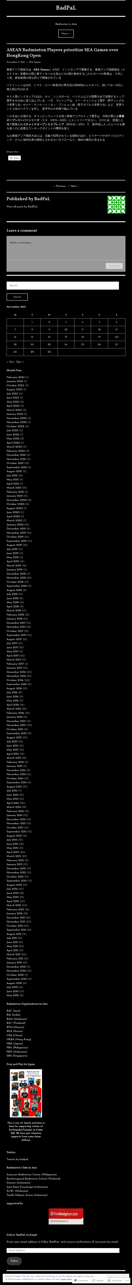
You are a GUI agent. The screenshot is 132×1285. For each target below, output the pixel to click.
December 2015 (16, 721)
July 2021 (12, 475)
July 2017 (12, 643)
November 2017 (16, 627)
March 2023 (14, 410)
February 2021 (15, 492)
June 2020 (13, 512)
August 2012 (14, 885)
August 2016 (14, 688)
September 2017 (16, 635)
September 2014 (17, 782)
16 (49, 337)
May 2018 (13, 602)
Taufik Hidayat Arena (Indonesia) (27, 1195)
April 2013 (13, 852)
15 (32, 337)
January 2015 (14, 766)
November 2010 (16, 971)
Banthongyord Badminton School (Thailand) (33, 1178)
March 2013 (14, 856)
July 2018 (12, 594)
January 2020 (15, 524)
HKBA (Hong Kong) (19, 1039)
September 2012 (17, 880)
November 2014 (16, 774)
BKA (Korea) (15, 1031)
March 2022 (14, 447)
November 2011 (16, 921)
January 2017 (14, 668)
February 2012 (15, 909)
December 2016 (16, 672)
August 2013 (14, 836)
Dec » (20, 362)
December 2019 (16, 528)
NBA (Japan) (15, 1043)
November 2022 (17, 422)
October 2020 (15, 504)
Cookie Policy (66, 1279)
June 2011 (12, 942)
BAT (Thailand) (16, 1023)
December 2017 (16, 623)
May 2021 (13, 479)
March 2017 (14, 659)
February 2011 (15, 958)
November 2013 (16, 823)
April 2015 (13, 754)
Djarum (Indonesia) (18, 1182)
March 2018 (14, 610)
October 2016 (15, 680)
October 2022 (15, 426)
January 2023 (15, 414)
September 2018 (17, 586)
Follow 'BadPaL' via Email (22, 1235)
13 (116, 329)
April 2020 (13, 516)
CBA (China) (14, 1035)
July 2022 (12, 430)
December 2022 (17, 418)
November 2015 (16, 725)
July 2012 (12, 889)
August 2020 (15, 508)
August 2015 (14, 737)
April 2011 (12, 950)
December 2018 (16, 574)
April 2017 (13, 655)
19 (99, 337)
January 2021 (15, 496)
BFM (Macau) (15, 1027)
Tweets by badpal (17, 1159)
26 (99, 344)
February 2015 (15, 762)
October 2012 (15, 876)
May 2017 (12, 651)
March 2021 (14, 487)
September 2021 (17, 467)
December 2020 (17, 500)
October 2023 (15, 385)
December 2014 (16, 770)
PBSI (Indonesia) (17, 1051)
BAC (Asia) (13, 1011)
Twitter (11, 1152)
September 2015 (17, 733)
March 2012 (14, 905)
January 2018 (15, 618)
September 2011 (16, 930)
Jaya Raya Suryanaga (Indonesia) (27, 1187)
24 (65, 344)
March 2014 (14, 807)
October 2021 (15, 463)
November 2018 (16, 578)
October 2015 (15, 729)
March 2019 (14, 565)
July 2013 (12, 840)
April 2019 (13, 561)
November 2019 (16, 533)
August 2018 (14, 590)
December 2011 (16, 917)
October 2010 (15, 975)
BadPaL (66, 8)
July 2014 (12, 790)
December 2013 (16, 819)
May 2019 (13, 557)
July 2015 (12, 741)
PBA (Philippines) (17, 1047)
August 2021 (14, 471)
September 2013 (17, 831)
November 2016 (16, 676)
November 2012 (16, 872)
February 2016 (15, 713)
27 (116, 344)
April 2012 (13, 901)
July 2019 (12, 549)
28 (15, 352)
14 (15, 337)
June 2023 (13, 397)
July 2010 (12, 987)
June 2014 (12, 795)
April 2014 (13, 803)
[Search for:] (63, 285)
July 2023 (12, 393)
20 (116, 337)
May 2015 (13, 749)
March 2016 (14, 709)
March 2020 (14, 520)
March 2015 (14, 758)
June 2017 (12, 647)
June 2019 (13, 553)
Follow (14, 1261)
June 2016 (13, 696)
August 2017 (14, 639)
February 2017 (15, 664)
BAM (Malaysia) (17, 1019)
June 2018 (13, 598)
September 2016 (17, 684)
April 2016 (13, 705)
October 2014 (15, 778)
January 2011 (14, 962)
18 (82, 337)
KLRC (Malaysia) (17, 1191)
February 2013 (15, 860)
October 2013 (15, 827)
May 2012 (13, 897)
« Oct (10, 362)
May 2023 (13, 402)
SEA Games (35, 62)
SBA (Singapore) (17, 1055)
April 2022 (13, 442)
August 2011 (14, 934)
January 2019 (15, 569)
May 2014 (13, 799)
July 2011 (12, 938)
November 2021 (16, 459)
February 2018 (15, 614)
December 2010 (16, 967)
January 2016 (15, 717)
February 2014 (15, 811)
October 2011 (15, 926)
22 (32, 344)
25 (82, 344)
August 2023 (15, 389)
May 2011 (12, 946)
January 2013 (14, 864)
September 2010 (17, 979)
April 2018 (13, 606)
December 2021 (16, 455)
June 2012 (13, 893)
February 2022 (16, 451)
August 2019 (14, 545)
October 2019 (15, 537)
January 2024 (15, 381)
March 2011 (13, 954)
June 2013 (12, 844)
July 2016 (12, 692)
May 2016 (13, 700)
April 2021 (13, 483)
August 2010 (14, 983)
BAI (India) (13, 1015)
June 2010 (13, 991)
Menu (64, 33)
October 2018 (15, 582)
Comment (114, 266)
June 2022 (13, 434)
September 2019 (17, 541)
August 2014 (14, 786)
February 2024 (16, 377)
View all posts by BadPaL (22, 206)
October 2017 (15, 631)
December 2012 (16, 868)
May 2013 (13, 848)
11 (82, 329)
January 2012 (15, 913)
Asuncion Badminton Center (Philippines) (32, 1174)
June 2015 (12, 745)
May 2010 (13, 995)
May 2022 (13, 438)
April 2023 (13, 406)
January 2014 (14, 815)
